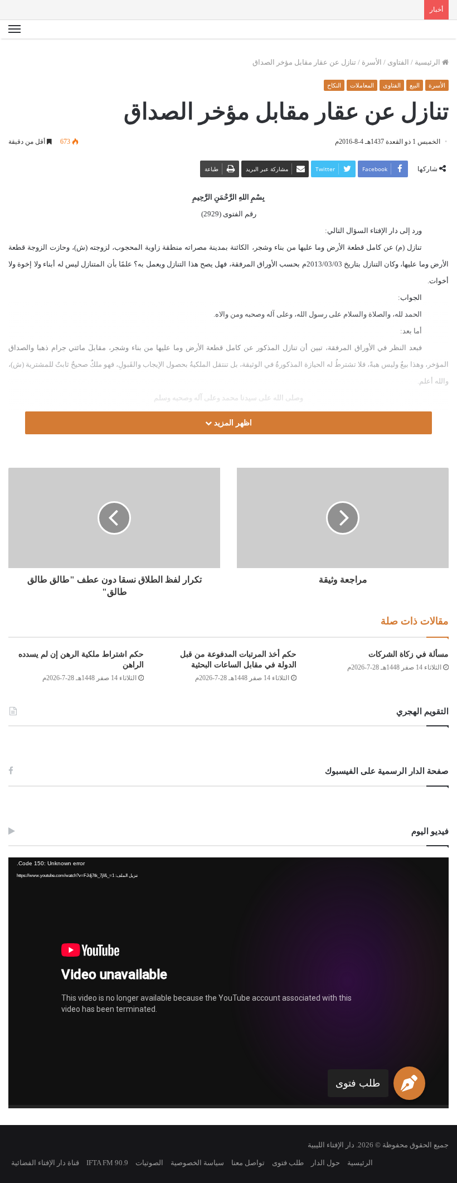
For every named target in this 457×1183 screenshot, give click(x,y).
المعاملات (362, 85)
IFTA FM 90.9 (107, 1162)
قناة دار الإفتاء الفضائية (45, 1162)
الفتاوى (398, 62)
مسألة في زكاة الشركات (408, 654)
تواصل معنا (248, 1162)
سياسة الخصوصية (197, 1162)
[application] (228, 982)
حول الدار (325, 1162)
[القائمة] (14, 29)
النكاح (334, 85)
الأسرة (372, 62)
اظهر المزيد (232, 423)
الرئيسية (428, 62)
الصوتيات (149, 1162)
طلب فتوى (358, 1083)
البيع (415, 85)
